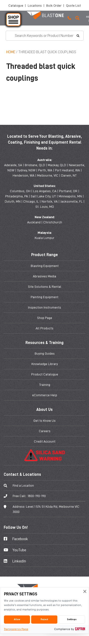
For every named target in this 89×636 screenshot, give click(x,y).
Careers (44, 431)
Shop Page (44, 317)
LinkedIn (19, 561)
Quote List (73, 5)
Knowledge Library (44, 364)
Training (44, 384)
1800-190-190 (37, 496)
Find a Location (23, 485)
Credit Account (44, 441)
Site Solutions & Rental (44, 286)
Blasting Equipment (45, 265)
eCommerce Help (44, 395)
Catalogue (15, 5)
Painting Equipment (44, 297)
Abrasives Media (44, 276)
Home (10, 52)
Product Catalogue (44, 374)
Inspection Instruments (44, 307)
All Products (44, 328)
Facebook (20, 539)
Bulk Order (54, 5)
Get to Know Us (44, 420)
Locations (35, 5)
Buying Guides (45, 353)
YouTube (19, 550)
